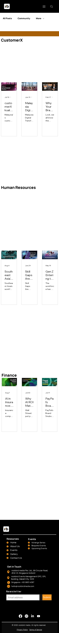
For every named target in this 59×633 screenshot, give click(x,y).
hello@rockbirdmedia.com (22, 586)
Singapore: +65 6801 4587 (22, 582)
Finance (9, 375)
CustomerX (12, 40)
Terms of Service (35, 630)
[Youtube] (38, 616)
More (38, 18)
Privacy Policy (22, 630)
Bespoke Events (39, 545)
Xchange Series (38, 542)
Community (24, 18)
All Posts (7, 18)
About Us (15, 546)
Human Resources (18, 187)
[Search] (51, 7)
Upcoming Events (39, 548)
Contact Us (16, 557)
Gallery (14, 554)
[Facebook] (20, 616)
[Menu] (44, 6)
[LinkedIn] (32, 616)
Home (13, 542)
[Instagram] (26, 616)
